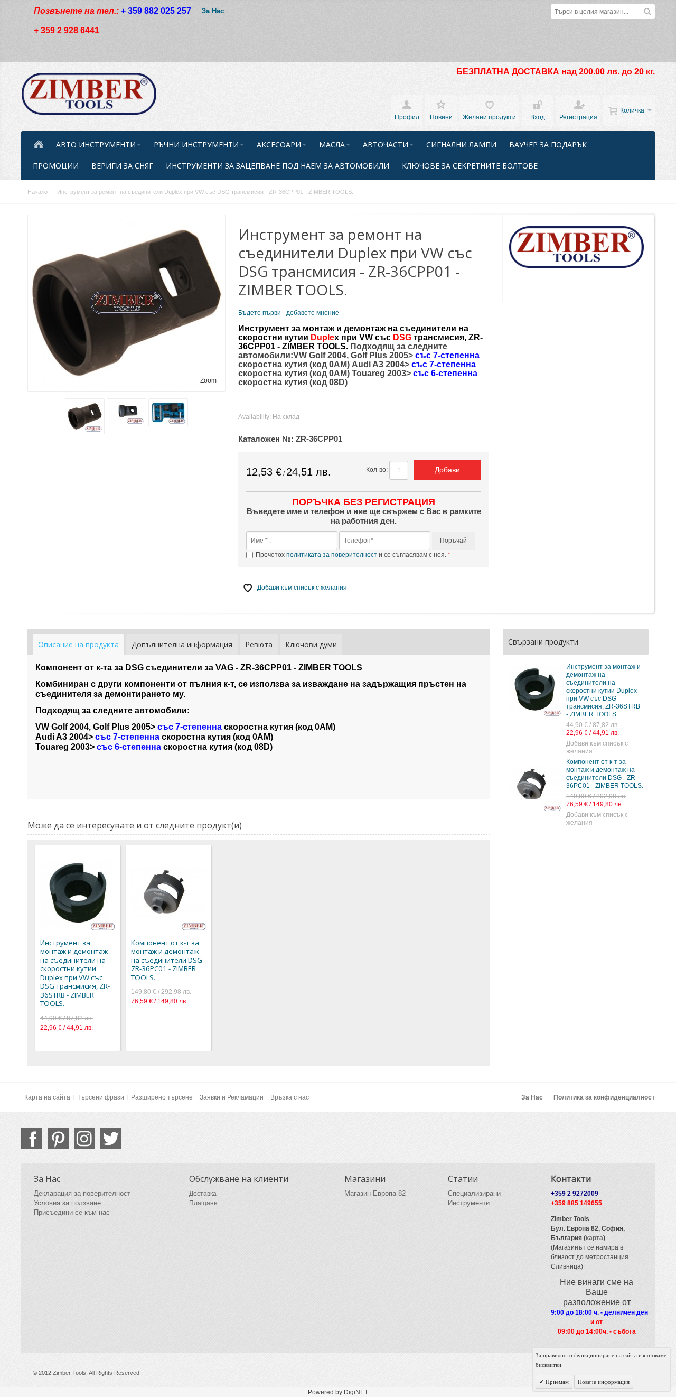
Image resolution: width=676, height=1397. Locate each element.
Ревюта (259, 644)
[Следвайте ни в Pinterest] (58, 1138)
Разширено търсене (162, 1097)
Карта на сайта (47, 1097)
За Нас (213, 11)
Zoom (208, 380)
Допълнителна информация (182, 644)
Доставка (203, 1193)
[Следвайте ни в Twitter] (110, 1138)
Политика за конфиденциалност (604, 1097)
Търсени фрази (100, 1097)
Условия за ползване (67, 1203)
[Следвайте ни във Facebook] (31, 1138)
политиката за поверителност (331, 554)
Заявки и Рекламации (232, 1097)
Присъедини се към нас (72, 1212)
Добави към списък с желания (597, 747)
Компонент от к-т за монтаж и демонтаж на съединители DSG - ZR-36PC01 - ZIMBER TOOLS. (604, 773)
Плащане (203, 1203)
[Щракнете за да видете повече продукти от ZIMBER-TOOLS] (577, 247)
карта (594, 1238)
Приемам (556, 1382)
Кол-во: (377, 469)
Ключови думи (311, 644)
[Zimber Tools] (89, 94)
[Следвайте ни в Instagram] (84, 1138)
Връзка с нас (289, 1097)
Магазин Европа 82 (375, 1193)
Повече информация (604, 1382)
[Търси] (647, 11)
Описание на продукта (78, 644)
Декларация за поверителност (82, 1193)
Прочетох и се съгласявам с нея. (352, 554)
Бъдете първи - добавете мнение (288, 312)
